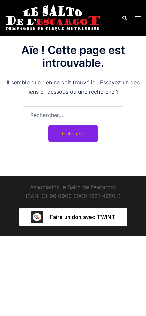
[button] (124, 18)
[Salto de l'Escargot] (52, 17)
